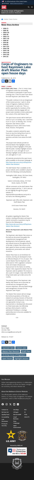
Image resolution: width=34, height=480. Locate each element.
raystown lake (8, 348)
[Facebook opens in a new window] (3, 404)
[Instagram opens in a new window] (7, 404)
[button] (17, 3)
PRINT (3, 86)
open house (7, 358)
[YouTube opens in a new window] (14, 404)
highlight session (21, 358)
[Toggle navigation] (31, 7)
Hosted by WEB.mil (16, 445)
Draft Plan (26, 351)
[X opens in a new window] (10, 404)
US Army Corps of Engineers (13, 355)
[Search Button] (28, 7)
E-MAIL (9, 86)
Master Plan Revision (10, 351)
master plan (21, 348)
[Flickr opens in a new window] (18, 404)
